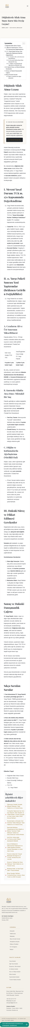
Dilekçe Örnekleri (14, 944)
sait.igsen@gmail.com (11, 1002)
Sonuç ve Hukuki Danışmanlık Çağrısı (14, 71)
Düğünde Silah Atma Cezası (13, 45)
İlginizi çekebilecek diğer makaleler (14, 77)
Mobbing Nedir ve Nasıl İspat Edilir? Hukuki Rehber (15, 869)
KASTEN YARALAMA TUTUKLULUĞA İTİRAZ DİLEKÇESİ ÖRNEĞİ (14, 839)
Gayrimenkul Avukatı (14, 977)
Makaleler (19, 27)
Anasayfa (12, 931)
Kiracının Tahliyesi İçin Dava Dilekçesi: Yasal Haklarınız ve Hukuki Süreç (15, 863)
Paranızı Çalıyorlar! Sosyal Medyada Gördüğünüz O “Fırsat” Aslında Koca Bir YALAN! (14, 856)
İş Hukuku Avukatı (13, 969)
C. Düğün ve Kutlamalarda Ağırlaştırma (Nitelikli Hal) (15, 64)
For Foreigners (13, 946)
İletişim (11, 949)
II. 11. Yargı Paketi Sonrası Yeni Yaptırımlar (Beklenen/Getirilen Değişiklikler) (14, 53)
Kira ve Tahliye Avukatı (14, 971)
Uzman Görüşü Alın (15, 139)
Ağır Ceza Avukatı (13, 963)
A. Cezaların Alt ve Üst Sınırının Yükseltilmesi (16, 57)
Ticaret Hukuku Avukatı (15, 979)
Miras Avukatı (12, 974)
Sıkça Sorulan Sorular (11, 74)
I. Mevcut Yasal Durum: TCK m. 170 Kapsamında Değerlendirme (14, 48)
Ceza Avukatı (12, 961)
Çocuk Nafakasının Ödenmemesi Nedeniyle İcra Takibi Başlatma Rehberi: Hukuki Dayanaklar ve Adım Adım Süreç (15, 847)
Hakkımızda (13, 933)
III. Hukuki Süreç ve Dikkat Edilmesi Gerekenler (15, 68)
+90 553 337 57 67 (11, 998)
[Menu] (27, 6)
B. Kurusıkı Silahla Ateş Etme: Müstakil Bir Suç (16, 61)
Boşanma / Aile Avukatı (14, 966)
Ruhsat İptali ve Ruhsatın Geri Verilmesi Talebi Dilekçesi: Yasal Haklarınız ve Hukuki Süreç (15, 822)
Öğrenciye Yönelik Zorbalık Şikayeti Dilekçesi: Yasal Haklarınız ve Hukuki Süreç (14, 806)
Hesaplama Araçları (14, 941)
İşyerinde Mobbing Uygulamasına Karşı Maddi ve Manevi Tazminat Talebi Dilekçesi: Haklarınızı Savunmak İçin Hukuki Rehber (15, 831)
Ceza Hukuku (13, 27)
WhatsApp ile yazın (11, 1000)
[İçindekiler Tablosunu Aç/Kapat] (23, 43)
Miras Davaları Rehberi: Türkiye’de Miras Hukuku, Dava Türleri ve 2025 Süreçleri (16, 875)
